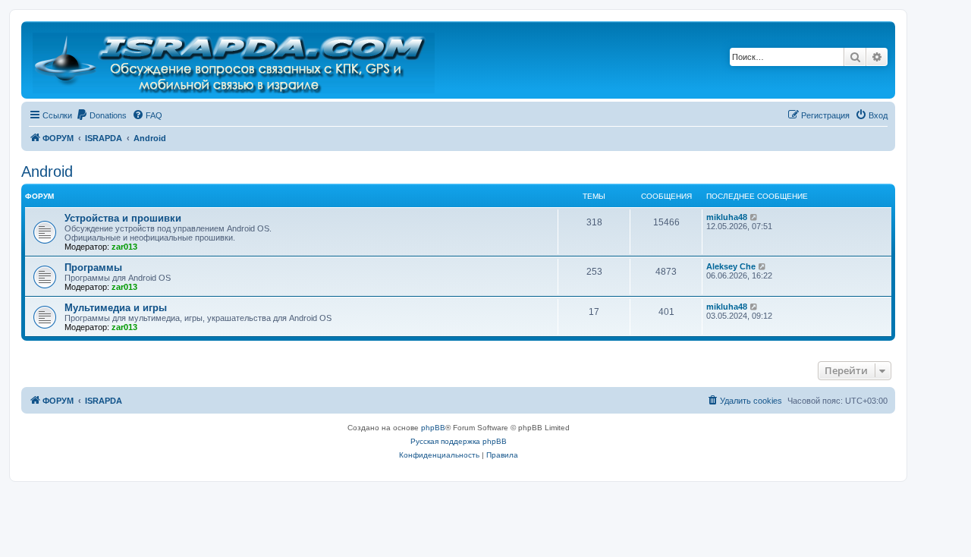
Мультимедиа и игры (115, 307)
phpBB (433, 427)
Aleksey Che (731, 266)
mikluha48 (726, 217)
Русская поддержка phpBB (458, 441)
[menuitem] (101, 115)
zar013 (124, 246)
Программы (93, 267)
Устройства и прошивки (122, 218)
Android (47, 171)
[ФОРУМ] (235, 60)
